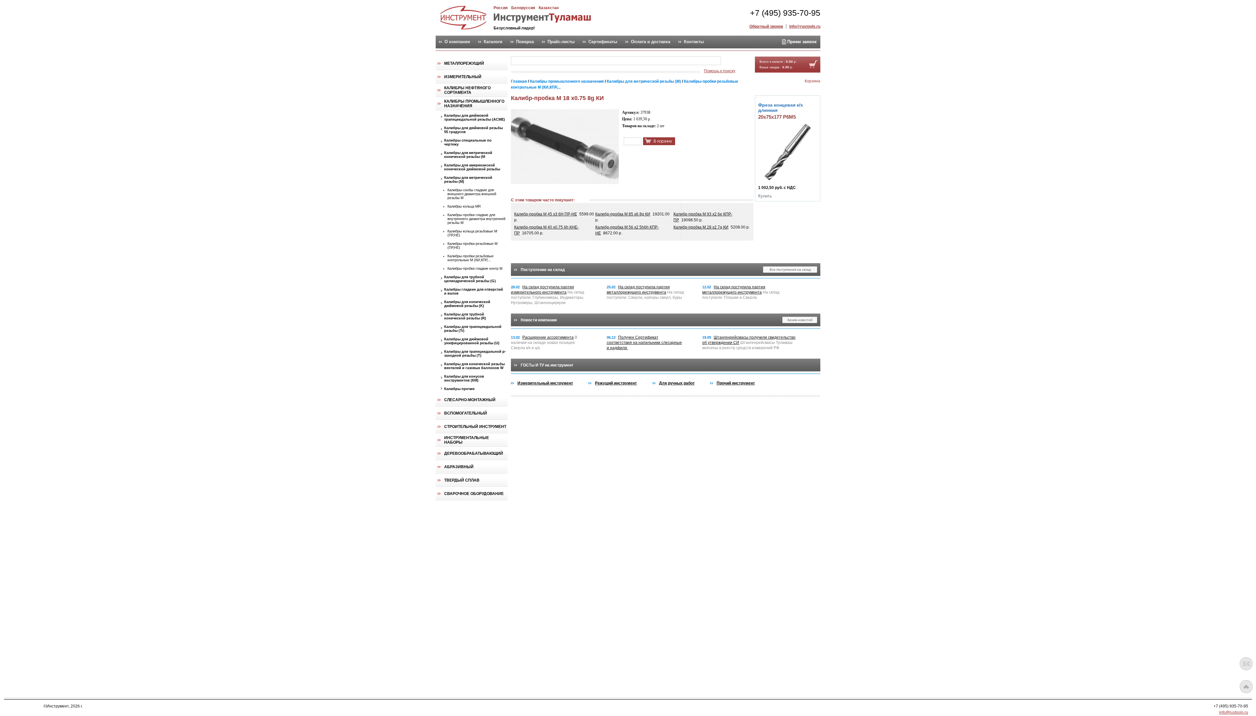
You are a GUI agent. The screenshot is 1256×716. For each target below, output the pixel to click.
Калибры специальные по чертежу (468, 142)
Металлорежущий (464, 63)
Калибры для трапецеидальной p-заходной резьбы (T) (475, 353)
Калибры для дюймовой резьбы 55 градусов (473, 130)
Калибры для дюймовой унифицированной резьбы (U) (471, 341)
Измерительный (462, 77)
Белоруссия (523, 8)
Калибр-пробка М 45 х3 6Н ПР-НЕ (545, 214)
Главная (519, 81)
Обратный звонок (766, 26)
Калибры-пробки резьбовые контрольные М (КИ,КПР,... (470, 258)
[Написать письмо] (1246, 663)
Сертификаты (602, 42)
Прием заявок (801, 41)
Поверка (525, 42)
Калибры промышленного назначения (474, 103)
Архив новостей (799, 320)
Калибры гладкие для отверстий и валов (473, 291)
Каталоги (493, 42)
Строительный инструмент (475, 426)
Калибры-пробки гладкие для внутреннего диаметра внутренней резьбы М (476, 219)
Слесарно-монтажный (470, 400)
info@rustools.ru (804, 26)
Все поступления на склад (790, 269)
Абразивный (459, 467)
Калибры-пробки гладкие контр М (474, 268)
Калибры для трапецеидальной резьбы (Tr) (472, 328)
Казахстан (549, 8)
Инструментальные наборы (466, 440)
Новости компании (539, 320)
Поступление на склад (543, 269)
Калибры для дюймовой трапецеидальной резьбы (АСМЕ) (474, 117)
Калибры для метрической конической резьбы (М (468, 155)
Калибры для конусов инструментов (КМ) (464, 378)
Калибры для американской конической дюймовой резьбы (472, 167)
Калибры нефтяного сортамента (467, 90)
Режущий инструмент (616, 383)
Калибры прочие (459, 389)
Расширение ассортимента (548, 337)
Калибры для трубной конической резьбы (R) (465, 316)
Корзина (812, 81)
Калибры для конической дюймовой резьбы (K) (467, 304)
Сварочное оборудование (474, 493)
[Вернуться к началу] (1246, 686)
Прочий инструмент (736, 383)
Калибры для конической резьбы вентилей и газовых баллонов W (474, 366)
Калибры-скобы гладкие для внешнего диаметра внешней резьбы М (471, 194)
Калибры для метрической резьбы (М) (468, 179)
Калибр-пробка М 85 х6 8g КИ (622, 214)
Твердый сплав (462, 480)
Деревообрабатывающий (473, 453)
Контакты (694, 42)
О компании (457, 42)
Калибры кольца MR (464, 206)
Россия (501, 8)
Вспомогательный (465, 413)
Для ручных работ (677, 383)
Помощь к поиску (719, 71)
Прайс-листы (561, 42)
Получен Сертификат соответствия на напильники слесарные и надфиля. (644, 342)
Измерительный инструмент (545, 383)
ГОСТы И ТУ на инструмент (547, 365)
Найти (734, 61)
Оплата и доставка (650, 42)
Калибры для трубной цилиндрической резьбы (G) (470, 279)
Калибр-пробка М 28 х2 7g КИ (700, 227)
